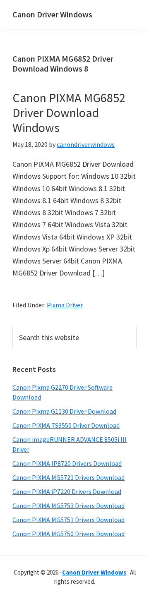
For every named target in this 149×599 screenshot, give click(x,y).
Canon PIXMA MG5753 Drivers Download (68, 505)
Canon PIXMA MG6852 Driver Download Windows (68, 112)
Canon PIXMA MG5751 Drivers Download (68, 519)
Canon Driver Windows (52, 14)
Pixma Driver (65, 305)
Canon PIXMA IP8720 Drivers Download (67, 463)
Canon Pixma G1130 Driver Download (64, 411)
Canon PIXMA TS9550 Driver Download (66, 425)
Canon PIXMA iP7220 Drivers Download (66, 491)
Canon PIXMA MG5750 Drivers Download (68, 534)
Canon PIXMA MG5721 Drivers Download (68, 477)
